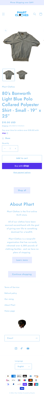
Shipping (5, 126)
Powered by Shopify (29, 393)
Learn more (22, 260)
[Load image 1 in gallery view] (9, 75)
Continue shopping (22, 274)
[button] (3, 14)
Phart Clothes (18, 393)
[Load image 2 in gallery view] (22, 75)
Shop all (22, 190)
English (21, 366)
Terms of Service (12, 287)
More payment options (22, 172)
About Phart (10, 305)
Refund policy (11, 293)
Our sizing (9, 299)
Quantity (5, 143)
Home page (10, 311)
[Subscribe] (36, 338)
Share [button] (7, 138)
